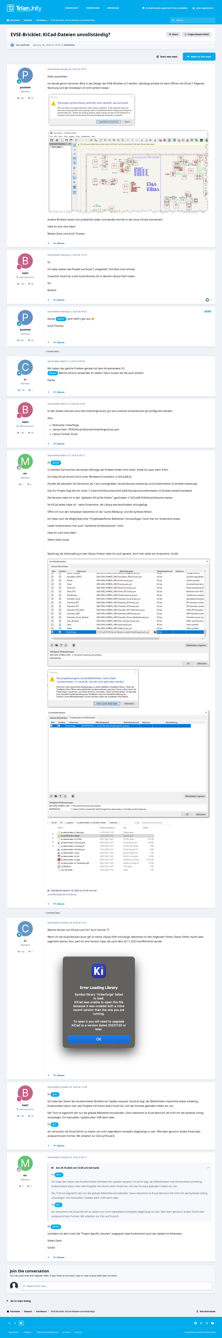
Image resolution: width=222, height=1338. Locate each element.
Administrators (26, 277)
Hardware (69, 44)
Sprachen (13, 1332)
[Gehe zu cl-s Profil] (25, 367)
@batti (61, 318)
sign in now (82, 1275)
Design (27, 1332)
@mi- (55, 1094)
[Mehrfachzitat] (48, 243)
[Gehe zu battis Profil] (25, 261)
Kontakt (66, 1332)
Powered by (199, 1332)
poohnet (25, 44)
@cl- (54, 1124)
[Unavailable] (128, 131)
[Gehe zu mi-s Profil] (25, 461)
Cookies (78, 1332)
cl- (25, 379)
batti (25, 273)
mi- (25, 473)
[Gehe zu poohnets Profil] (12, 45)
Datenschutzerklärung (47, 1332)
